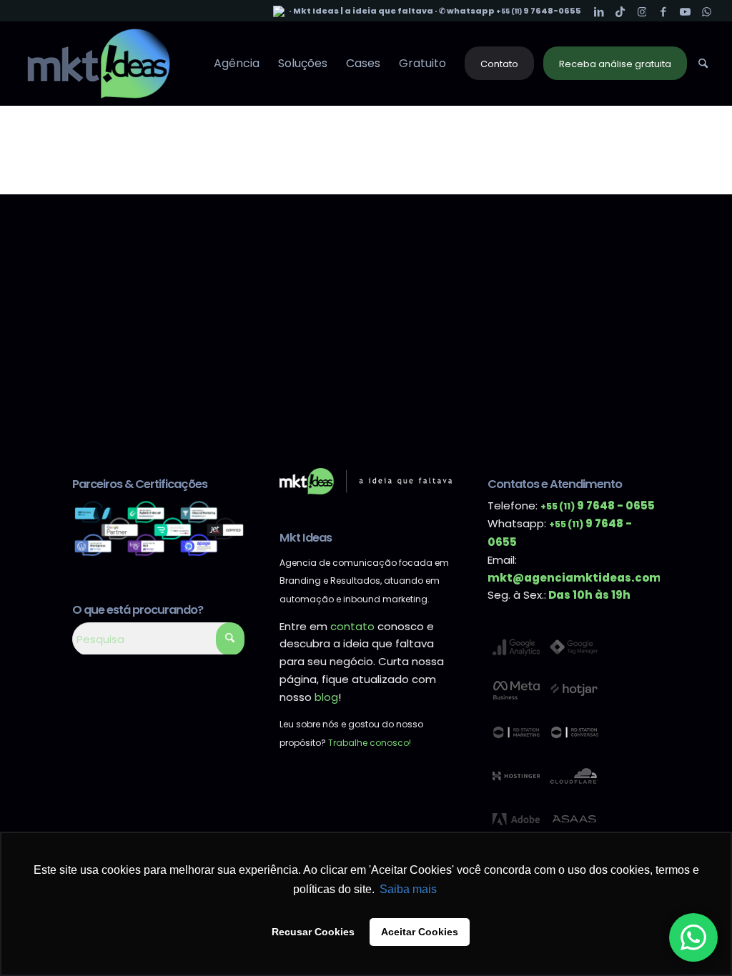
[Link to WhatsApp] (707, 10)
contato (352, 626)
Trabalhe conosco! (369, 743)
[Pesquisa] (703, 63)
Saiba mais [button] (408, 889)
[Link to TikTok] (620, 10)
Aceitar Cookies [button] (419, 931)
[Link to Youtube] (685, 10)
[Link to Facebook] (663, 10)
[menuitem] (236, 63)
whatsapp (471, 10)
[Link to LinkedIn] (599, 10)
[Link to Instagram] (642, 10)
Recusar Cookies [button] (313, 931)
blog (326, 696)
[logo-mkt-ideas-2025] (98, 63)
